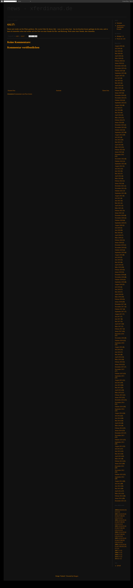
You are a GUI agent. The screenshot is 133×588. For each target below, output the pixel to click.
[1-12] (120, 550)
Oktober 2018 (119, 279)
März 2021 (118, 208)
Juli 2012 (117, 483)
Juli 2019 (117, 257)
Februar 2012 (119, 496)
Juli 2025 (117, 78)
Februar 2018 (119, 299)
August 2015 (118, 380)
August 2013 (118, 446)
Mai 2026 (117, 53)
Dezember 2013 (119, 433)
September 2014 (119, 409)
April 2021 (118, 205)
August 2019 (118, 255)
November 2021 (119, 188)
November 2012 (119, 470)
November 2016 (119, 338)
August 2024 (118, 105)
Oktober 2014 (119, 406)
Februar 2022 (119, 181)
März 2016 (118, 359)
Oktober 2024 (119, 100)
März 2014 (118, 425)
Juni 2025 (118, 80)
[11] (116, 512)
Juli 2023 (117, 137)
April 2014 (118, 423)
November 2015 (119, 369)
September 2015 (119, 376)
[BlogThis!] (31, 36)
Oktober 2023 (119, 130)
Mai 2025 (117, 83)
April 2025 (118, 85)
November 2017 (119, 306)
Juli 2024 (117, 107)
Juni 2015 (118, 385)
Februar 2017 (119, 329)
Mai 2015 (117, 387)
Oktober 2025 (119, 70)
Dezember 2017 (119, 304)
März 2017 (118, 326)
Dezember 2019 (119, 245)
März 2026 (118, 58)
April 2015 (118, 390)
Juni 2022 (118, 171)
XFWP (119, 566)
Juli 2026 (117, 48)
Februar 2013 (119, 461)
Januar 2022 (118, 183)
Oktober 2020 (119, 220)
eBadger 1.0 (120, 36)
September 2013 (119, 442)
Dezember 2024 (119, 95)
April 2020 (118, 235)
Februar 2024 (119, 120)
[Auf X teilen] (33, 36)
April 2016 (118, 357)
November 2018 (119, 277)
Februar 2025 (119, 90)
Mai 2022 (117, 173)
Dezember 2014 (119, 400)
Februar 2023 (119, 149)
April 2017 (118, 324)
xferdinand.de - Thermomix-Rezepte (121, 27)
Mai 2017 (117, 321)
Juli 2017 (117, 316)
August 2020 (118, 225)
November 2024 (119, 98)
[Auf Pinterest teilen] (36, 36)
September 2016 (119, 343)
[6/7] (118, 546)
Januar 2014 (118, 430)
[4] (125, 514)
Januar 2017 (118, 331)
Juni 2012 (118, 486)
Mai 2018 (117, 292)
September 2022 (119, 163)
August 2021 (118, 196)
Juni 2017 (118, 319)
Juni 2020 (118, 230)
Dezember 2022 (119, 154)
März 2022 (118, 178)
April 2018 (118, 294)
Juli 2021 (117, 198)
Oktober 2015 (119, 373)
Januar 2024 (118, 122)
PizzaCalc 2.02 (121, 39)
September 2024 (119, 102)
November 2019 (119, 247)
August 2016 (118, 347)
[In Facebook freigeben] (35, 36)
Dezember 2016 (119, 334)
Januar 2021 (118, 213)
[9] (123, 510)
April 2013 (118, 456)
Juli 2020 (117, 228)
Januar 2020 (118, 242)
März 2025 (118, 88)
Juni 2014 (118, 418)
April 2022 (118, 176)
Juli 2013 (117, 449)
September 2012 (119, 477)
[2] (121, 514)
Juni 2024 (118, 110)
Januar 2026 (118, 63)
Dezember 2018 (119, 274)
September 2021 (119, 193)
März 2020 (118, 237)
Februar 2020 (119, 240)
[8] (121, 510)
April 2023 (118, 144)
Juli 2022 (117, 168)
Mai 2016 (117, 354)
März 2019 (118, 267)
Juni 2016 (118, 352)
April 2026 (118, 56)
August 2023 (118, 135)
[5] (116, 516)
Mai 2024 (117, 112)
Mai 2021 (117, 203)
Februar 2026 (119, 61)
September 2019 (119, 252)
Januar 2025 (118, 93)
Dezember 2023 (119, 125)
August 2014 (118, 413)
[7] (120, 516)
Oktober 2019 (119, 250)
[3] (123, 514)
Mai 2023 (117, 142)
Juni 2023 (118, 139)
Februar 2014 (119, 428)
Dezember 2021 (119, 186)
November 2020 (119, 218)
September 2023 (119, 132)
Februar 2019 (119, 269)
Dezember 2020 (119, 215)
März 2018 (118, 297)
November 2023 (119, 127)
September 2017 (119, 311)
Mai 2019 (117, 262)
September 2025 (119, 73)
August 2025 (118, 75)
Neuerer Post (11, 90)
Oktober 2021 (119, 191)
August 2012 (118, 481)
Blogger (76, 576)
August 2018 (118, 284)
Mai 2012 (117, 488)
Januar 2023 (118, 152)
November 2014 (119, 402)
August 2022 (118, 166)
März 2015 (118, 392)
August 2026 (118, 46)
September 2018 (119, 282)
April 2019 (118, 265)
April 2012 (118, 491)
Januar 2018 (118, 302)
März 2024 (118, 117)
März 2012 (118, 493)
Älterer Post (105, 90)
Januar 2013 (118, 463)
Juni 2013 (118, 451)
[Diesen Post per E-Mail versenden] (29, 36)
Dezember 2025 (119, 66)
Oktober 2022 (119, 161)
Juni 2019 (118, 260)
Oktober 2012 (119, 474)
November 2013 (119, 435)
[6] (119, 510)
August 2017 (118, 314)
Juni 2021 (118, 200)
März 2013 (118, 458)
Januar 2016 (118, 364)
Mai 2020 (117, 232)
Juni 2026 (118, 51)
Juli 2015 (117, 382)
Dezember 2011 (119, 501)
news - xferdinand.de (39, 9)
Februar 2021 (119, 210)
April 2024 (118, 115)
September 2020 (119, 223)
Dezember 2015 (119, 367)
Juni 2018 (118, 289)
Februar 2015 (119, 395)
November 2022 (119, 159)
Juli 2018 (117, 287)
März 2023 (118, 147)
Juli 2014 (117, 416)
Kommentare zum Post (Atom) (23, 94)
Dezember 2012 (119, 466)
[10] (125, 510)
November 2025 (119, 68)
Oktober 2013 (119, 439)
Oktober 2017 (119, 309)
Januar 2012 (118, 498)
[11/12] (117, 548)
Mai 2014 (117, 420)
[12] (119, 512)
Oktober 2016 (119, 340)
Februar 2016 (119, 362)
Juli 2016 (117, 349)
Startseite (58, 90)
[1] (119, 514)
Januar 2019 (118, 272)
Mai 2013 (117, 454)
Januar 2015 (118, 397)
